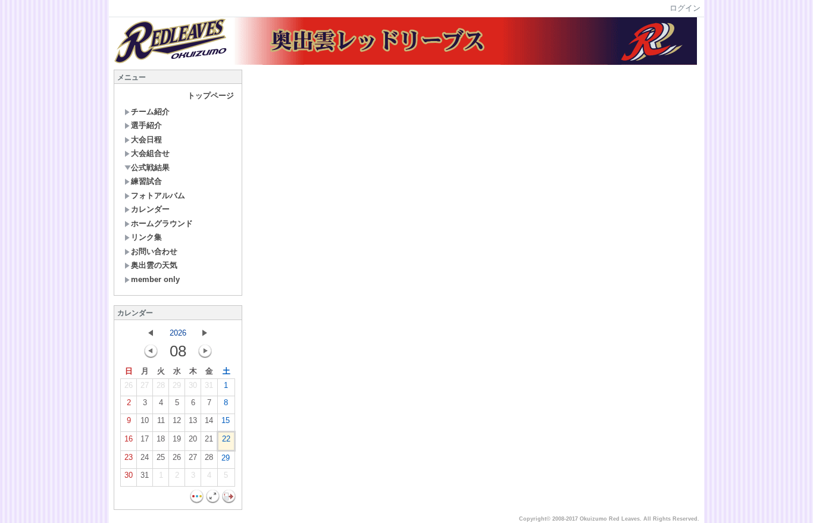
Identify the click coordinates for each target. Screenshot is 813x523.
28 (161, 385)
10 (144, 420)
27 (144, 385)
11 (161, 420)
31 (209, 385)
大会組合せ (150, 153)
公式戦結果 (150, 167)
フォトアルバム (158, 195)
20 (193, 438)
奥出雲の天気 (154, 265)
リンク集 (146, 237)
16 (128, 438)
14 (209, 420)
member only (155, 279)
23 (128, 457)
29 (177, 385)
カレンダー (150, 209)
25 (161, 457)
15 (225, 420)
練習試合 (146, 181)
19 (177, 438)
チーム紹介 (150, 111)
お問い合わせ (154, 251)
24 (144, 457)
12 (177, 420)
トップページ (210, 95)
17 (144, 438)
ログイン (685, 8)
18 (161, 438)
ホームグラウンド (162, 223)
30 (193, 385)
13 (193, 420)
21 (209, 438)
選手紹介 (146, 125)
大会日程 (146, 139)
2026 (178, 332)
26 (128, 385)
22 (226, 438)
